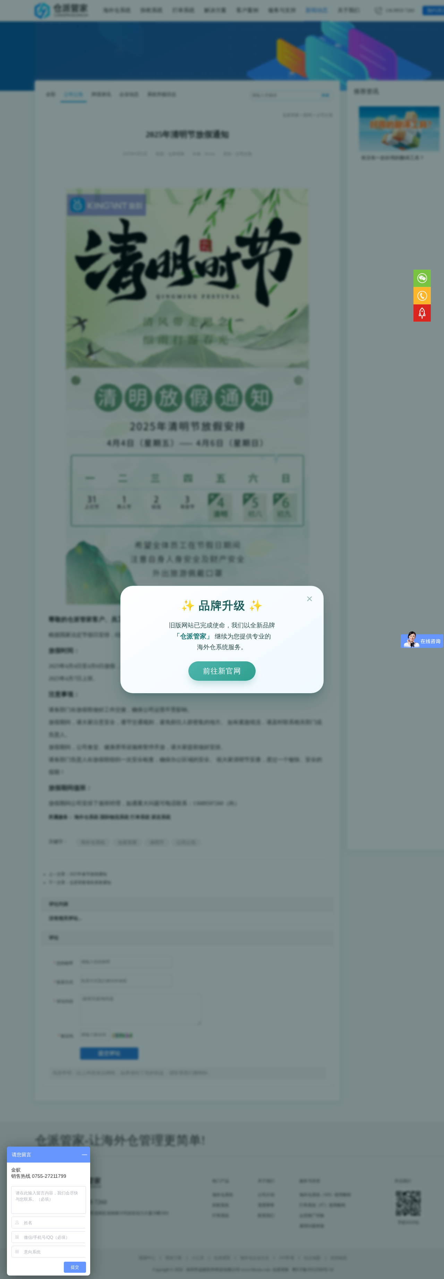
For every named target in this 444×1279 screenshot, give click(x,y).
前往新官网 (222, 671)
